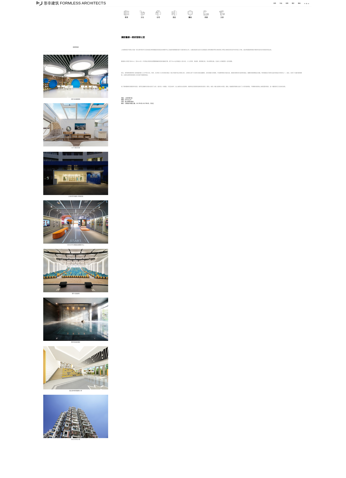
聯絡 (299, 3)
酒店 (174, 17)
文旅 (222, 17)
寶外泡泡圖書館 (75, 99)
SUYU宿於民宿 (75, 147)
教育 (126, 17)
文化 (142, 17)
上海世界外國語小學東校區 (75, 196)
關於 (293, 3)
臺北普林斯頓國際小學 (75, 390)
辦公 (190, 17)
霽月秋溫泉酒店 (75, 342)
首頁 (274, 3)
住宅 (158, 17)
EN (308, 3)
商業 (206, 17)
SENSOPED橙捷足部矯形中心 (75, 245)
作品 (281, 3)
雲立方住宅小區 (75, 439)
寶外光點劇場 (75, 293)
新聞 (287, 3)
